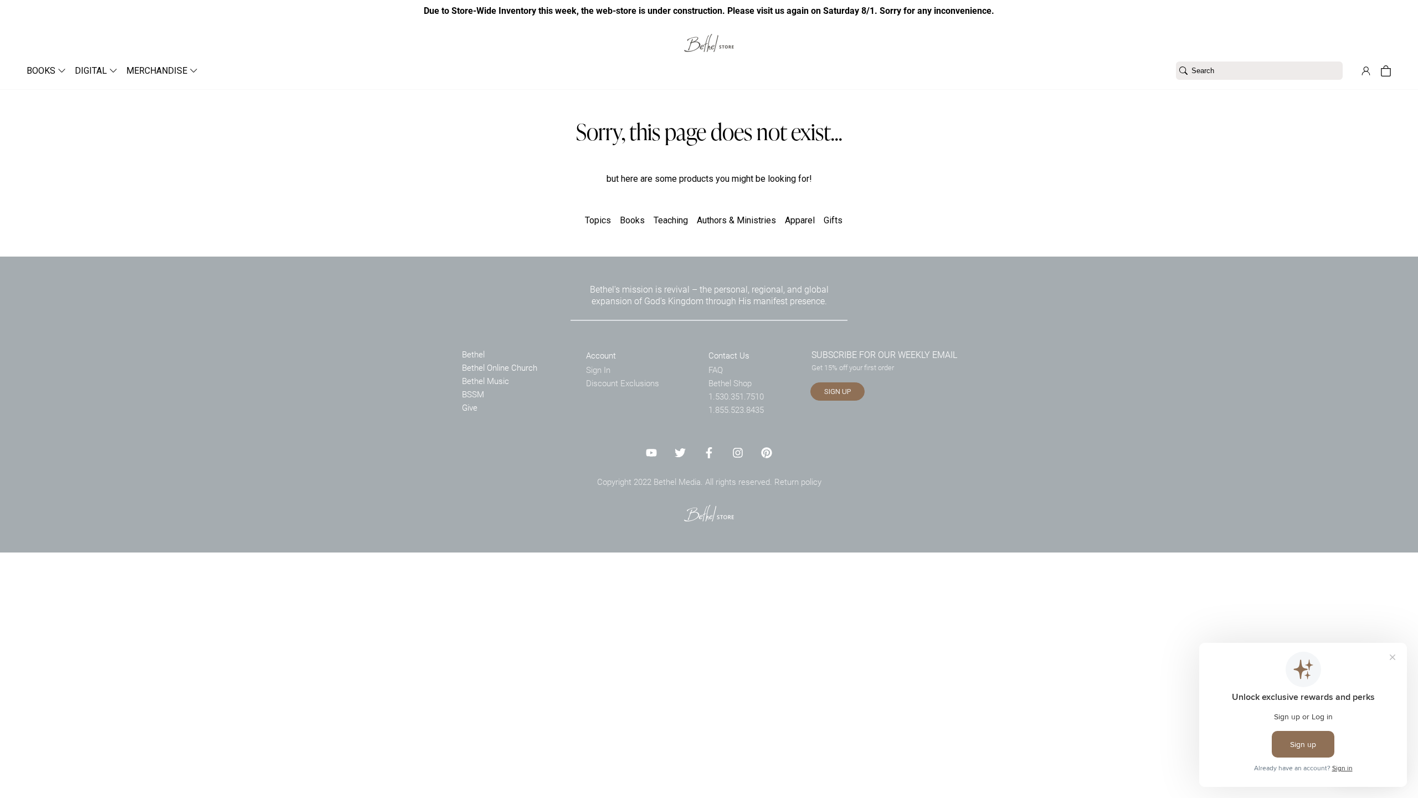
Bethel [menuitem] (473, 354)
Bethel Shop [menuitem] (730, 382)
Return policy (797, 481)
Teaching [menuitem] (671, 220)
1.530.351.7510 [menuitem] (736, 396)
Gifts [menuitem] (833, 220)
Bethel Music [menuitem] (485, 380)
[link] (709, 36)
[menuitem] (41, 70)
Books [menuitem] (632, 220)
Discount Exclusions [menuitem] (622, 382)
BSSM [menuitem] (473, 394)
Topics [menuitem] (598, 220)
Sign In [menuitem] (598, 369)
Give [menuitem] (469, 407)
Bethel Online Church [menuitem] (499, 367)
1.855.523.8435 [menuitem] (736, 409)
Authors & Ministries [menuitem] (736, 220)
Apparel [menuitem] (800, 220)
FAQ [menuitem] (715, 369)
